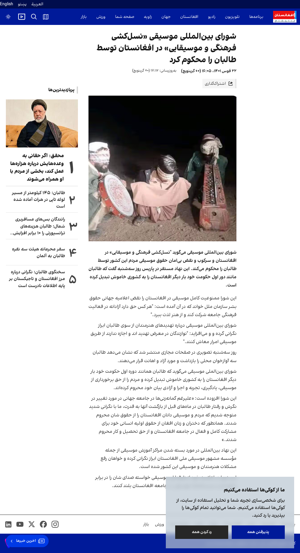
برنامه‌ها (256, 17)
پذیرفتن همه (258, 532)
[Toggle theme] (8, 16)
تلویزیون (232, 17)
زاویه (148, 17)
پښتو (22, 4)
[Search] (34, 17)
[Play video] (21, 16)
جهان (166, 17)
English (6, 4)
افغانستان (189, 17)
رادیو (211, 17)
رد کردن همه (202, 532)
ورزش (100, 17)
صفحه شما (124, 17)
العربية (37, 4)
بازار (84, 17)
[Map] (46, 17)
